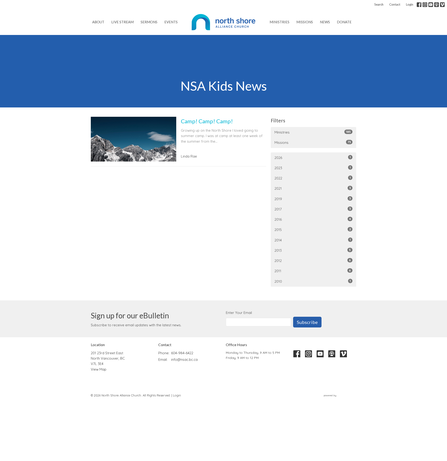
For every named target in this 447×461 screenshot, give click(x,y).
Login (409, 4)
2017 (312, 209)
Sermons (149, 22)
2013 (312, 250)
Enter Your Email (239, 312)
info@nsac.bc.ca (184, 359)
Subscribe (307, 322)
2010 (312, 281)
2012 (312, 260)
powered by (337, 399)
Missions (304, 22)
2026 (312, 157)
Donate (344, 22)
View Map (98, 369)
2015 (312, 229)
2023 (312, 167)
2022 (312, 178)
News (325, 22)
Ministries (279, 22)
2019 (312, 198)
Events (171, 22)
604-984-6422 (182, 353)
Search (378, 4)
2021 (312, 188)
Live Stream (122, 22)
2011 (312, 270)
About (98, 22)
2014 (312, 240)
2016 (312, 219)
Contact (394, 4)
